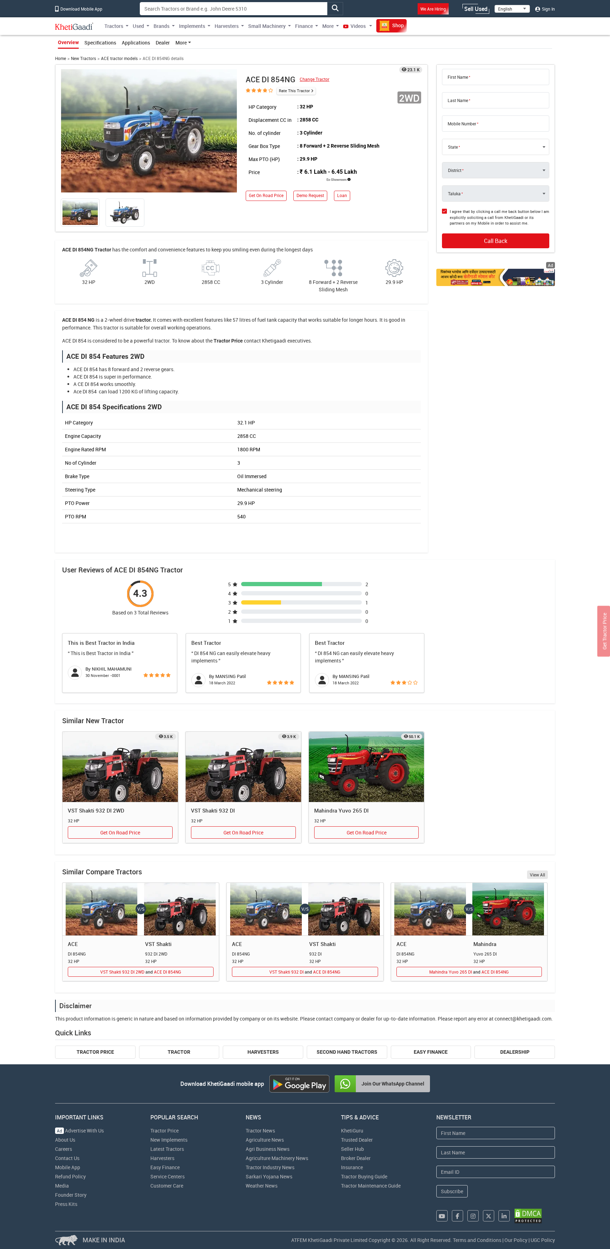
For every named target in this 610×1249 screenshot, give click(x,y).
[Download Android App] (299, 1084)
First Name (458, 77)
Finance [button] (304, 26)
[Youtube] (442, 1215)
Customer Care (166, 1185)
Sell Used (476, 9)
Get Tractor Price (604, 631)
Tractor (179, 1052)
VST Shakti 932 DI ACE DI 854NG (304, 972)
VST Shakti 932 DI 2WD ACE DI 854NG (140, 972)
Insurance (352, 1167)
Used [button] (138, 26)
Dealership (515, 1052)
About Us (65, 1139)
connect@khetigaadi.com (523, 1018)
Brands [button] (161, 26)
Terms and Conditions (477, 1240)
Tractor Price (95, 1052)
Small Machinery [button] (267, 26)
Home (60, 58)
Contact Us (67, 1158)
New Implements (168, 1139)
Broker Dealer (356, 1158)
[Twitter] (488, 1215)
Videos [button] (358, 26)
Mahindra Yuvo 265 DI (341, 810)
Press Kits (66, 1204)
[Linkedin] (504, 1215)
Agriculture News (265, 1139)
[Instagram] (473, 1215)
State (453, 147)
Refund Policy (70, 1176)
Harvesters (263, 1052)
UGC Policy (543, 1240)
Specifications (100, 42)
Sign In (548, 9)
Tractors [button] (113, 26)
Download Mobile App (80, 9)
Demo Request (310, 195)
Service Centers (167, 1176)
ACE (73, 943)
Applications (136, 42)
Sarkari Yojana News (269, 1176)
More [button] (328, 26)
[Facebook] (457, 1215)
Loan (342, 195)
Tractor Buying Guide (364, 1176)
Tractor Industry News (270, 1167)
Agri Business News (267, 1149)
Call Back (495, 241)
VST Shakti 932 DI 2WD (96, 810)
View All (537, 875)
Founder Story (70, 1194)
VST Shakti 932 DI (213, 810)
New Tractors (83, 58)
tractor (143, 320)
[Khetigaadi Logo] (74, 26)
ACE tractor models (119, 58)
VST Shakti (158, 943)
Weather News (261, 1185)
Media (62, 1185)
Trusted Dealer (357, 1139)
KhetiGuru (352, 1130)
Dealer (163, 42)
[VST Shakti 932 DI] (243, 767)
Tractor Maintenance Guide (371, 1185)
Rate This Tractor (294, 90)
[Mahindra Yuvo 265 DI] (366, 767)
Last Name (458, 100)
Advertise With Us (80, 1130)
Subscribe (452, 1191)
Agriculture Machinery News (277, 1158)
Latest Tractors (167, 1149)
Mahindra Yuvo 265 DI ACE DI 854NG (469, 972)
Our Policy (515, 1240)
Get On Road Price (266, 195)
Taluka (454, 193)
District (454, 170)
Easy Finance (431, 1052)
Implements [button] (192, 26)
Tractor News (260, 1130)
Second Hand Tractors (347, 1052)
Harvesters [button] (227, 26)
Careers (63, 1149)
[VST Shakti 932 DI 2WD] (120, 767)
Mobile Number (462, 123)
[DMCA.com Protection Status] (528, 1216)
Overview (68, 42)
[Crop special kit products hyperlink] (495, 277)
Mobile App (67, 1167)
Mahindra (484, 943)
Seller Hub (352, 1149)
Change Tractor (314, 79)
